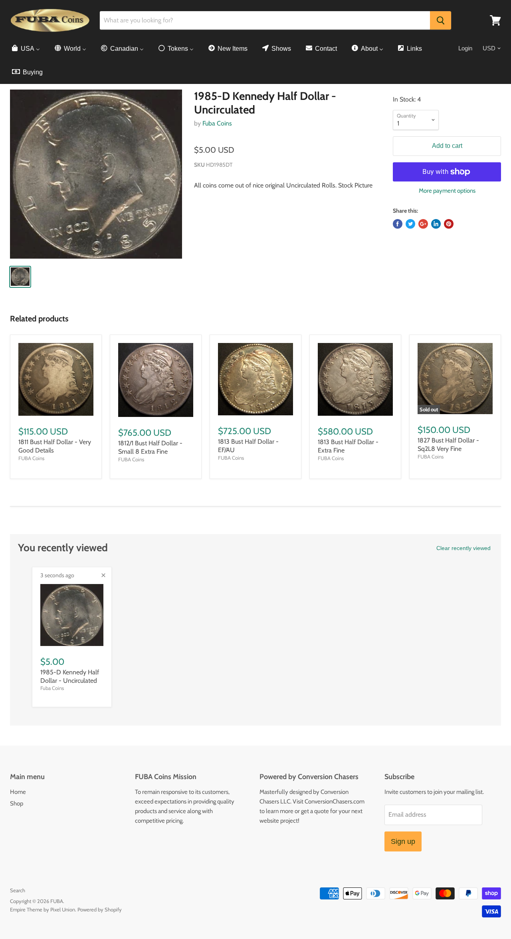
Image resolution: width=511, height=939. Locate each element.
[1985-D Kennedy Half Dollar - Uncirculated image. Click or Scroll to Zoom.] (96, 174)
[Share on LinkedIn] (436, 224)
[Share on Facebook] (397, 224)
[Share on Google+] (423, 224)
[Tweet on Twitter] (410, 224)
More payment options (447, 190)
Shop (16, 803)
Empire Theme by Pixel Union (42, 909)
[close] (103, 575)
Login (465, 48)
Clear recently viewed (463, 548)
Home (18, 791)
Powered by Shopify (99, 909)
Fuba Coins (217, 123)
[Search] (440, 20)
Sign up (403, 841)
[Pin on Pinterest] (449, 224)
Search (17, 890)
